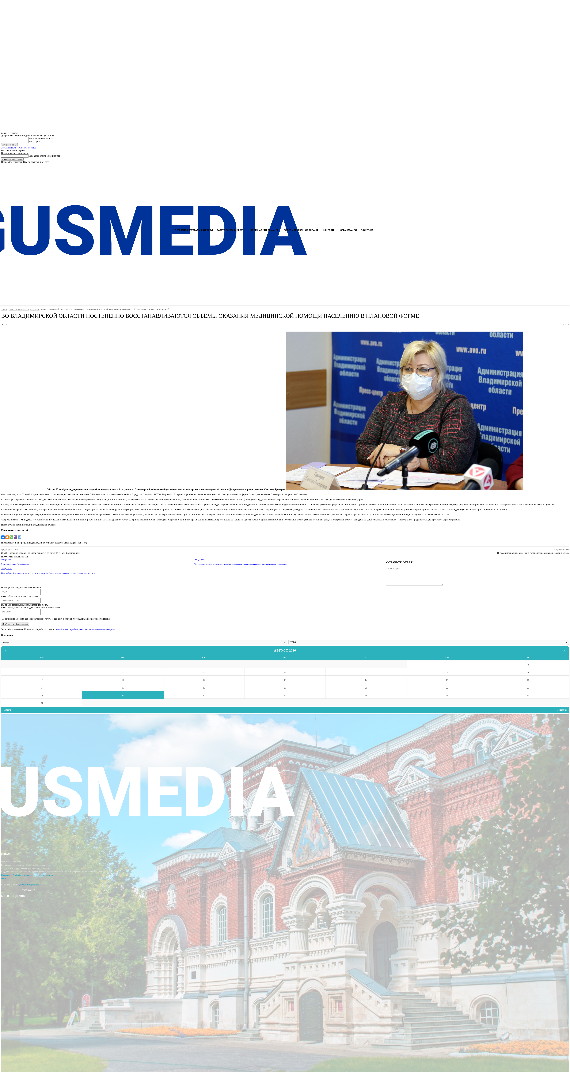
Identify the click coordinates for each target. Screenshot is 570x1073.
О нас (3, 878)
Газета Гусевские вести (19, 309)
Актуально (34, 309)
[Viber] (15, 537)
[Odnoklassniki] (566, 166)
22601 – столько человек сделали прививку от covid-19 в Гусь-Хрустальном (40, 553)
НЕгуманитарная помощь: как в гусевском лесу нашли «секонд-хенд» (533, 553)
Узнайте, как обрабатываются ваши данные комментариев (85, 629)
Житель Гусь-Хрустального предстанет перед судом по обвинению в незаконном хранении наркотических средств (49, 573)
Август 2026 (285, 650)
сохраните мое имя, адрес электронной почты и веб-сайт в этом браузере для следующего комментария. (57, 618)
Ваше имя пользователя (41, 138)
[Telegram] (19, 537)
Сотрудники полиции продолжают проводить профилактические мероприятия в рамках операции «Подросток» (241, 564)
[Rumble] (556, 166)
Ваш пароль (35, 141)
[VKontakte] (561, 166)
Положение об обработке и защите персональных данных (27, 875)
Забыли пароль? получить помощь (18, 147)
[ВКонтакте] (3, 537)
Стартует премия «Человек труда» (15, 564)
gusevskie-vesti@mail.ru (29, 885)
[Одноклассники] (7, 537)
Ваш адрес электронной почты (44, 156)
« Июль (7, 710)
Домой (4, 309)
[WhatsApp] (11, 537)
